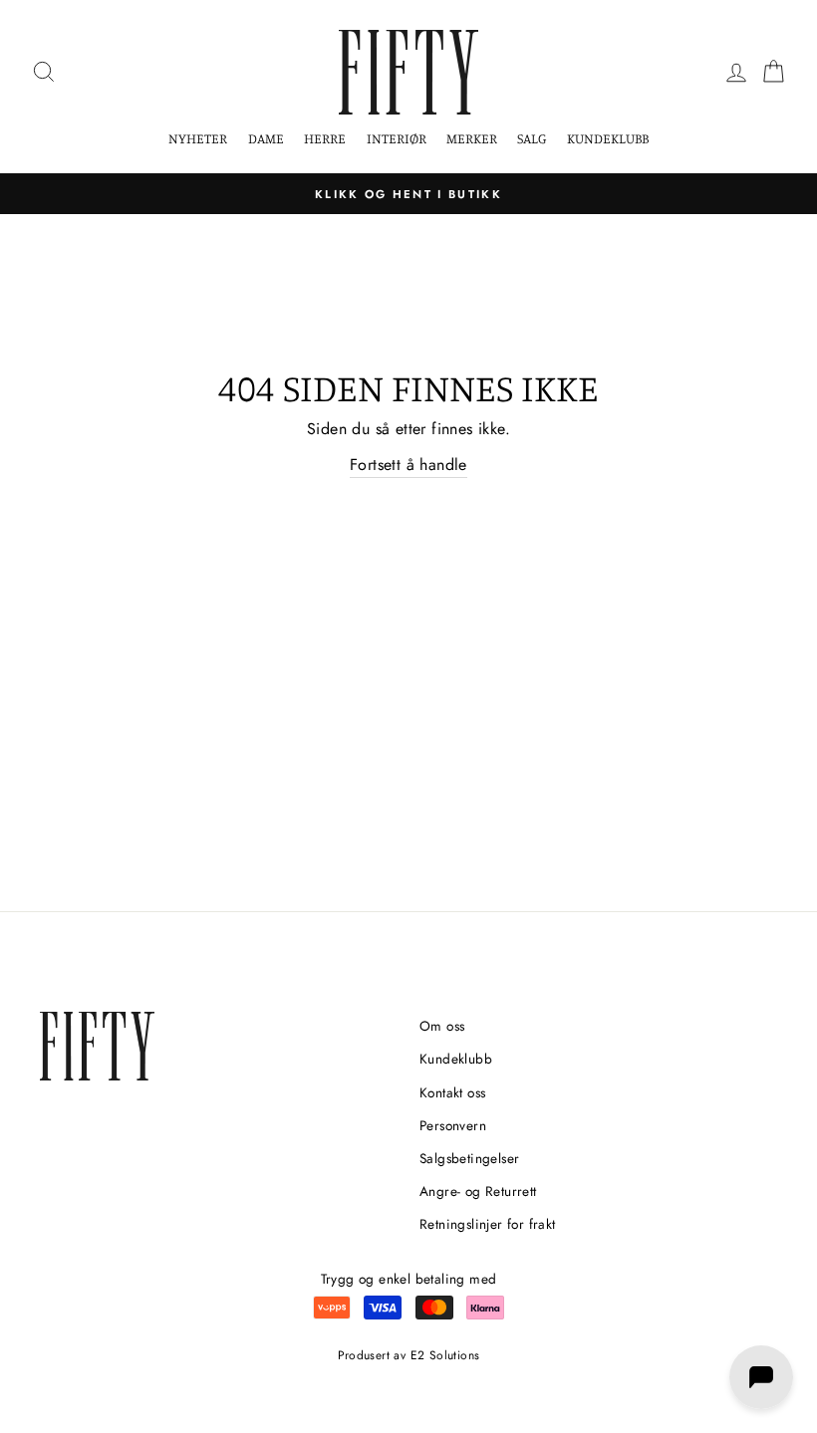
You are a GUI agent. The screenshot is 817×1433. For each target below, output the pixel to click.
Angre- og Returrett (478, 1191)
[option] (408, 194)
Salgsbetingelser (469, 1158)
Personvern (452, 1125)
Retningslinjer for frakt (487, 1224)
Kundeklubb (608, 137)
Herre (325, 137)
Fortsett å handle (408, 464)
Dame (266, 137)
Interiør (396, 137)
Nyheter (197, 137)
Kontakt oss (452, 1092)
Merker (471, 137)
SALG (531, 137)
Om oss (441, 1026)
